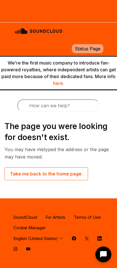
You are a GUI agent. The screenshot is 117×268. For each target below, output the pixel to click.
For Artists (55, 217)
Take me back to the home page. (46, 174)
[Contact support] (103, 254)
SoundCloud (25, 217)
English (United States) (36, 238)
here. (58, 83)
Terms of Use (87, 217)
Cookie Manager (29, 227)
